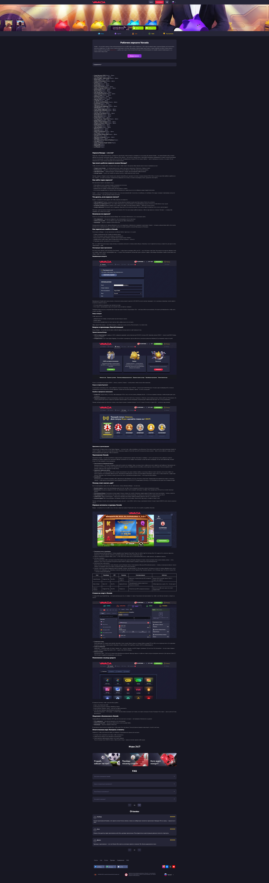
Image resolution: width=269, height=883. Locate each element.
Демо (112, 75)
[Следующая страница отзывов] (139, 850)
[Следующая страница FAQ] (139, 805)
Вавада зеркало (134, 56)
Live (101, 860)
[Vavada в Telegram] (167, 2)
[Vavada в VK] (167, 866)
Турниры (112, 860)
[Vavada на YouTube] (173, 866)
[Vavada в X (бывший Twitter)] (170, 866)
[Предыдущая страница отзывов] (129, 850)
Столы (106, 860)
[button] (267, 17)
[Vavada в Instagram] (163, 866)
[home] (98, 2)
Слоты (96, 860)
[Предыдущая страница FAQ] (129, 805)
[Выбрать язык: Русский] (174, 2)
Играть (104, 77)
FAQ (127, 860)
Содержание (120, 860)
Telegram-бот (113, 50)
